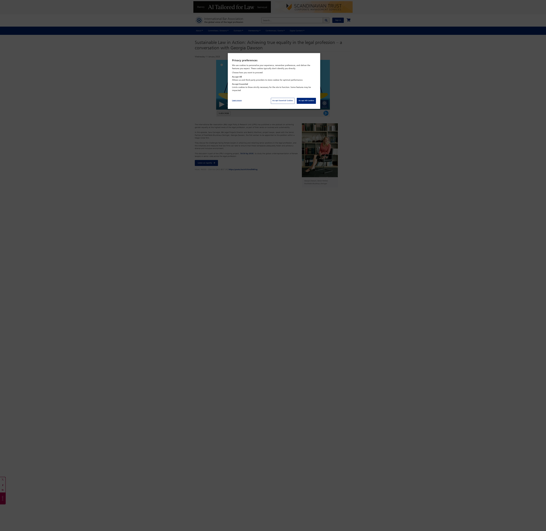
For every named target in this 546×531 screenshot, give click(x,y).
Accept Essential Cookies (282, 101)
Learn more (237, 100)
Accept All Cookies (306, 101)
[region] (274, 81)
